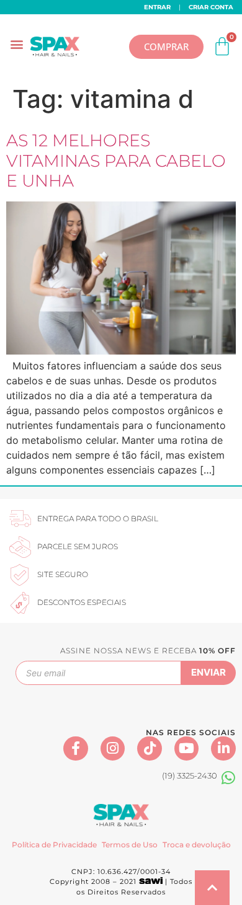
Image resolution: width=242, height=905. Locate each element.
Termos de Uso (130, 844)
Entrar (157, 7)
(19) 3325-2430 (189, 775)
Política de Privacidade (54, 844)
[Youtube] (186, 748)
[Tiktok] (149, 748)
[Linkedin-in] (223, 748)
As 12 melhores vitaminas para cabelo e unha (116, 160)
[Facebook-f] (75, 748)
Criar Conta (211, 7)
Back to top (212, 887)
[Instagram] (113, 748)
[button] (16, 44)
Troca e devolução (197, 844)
